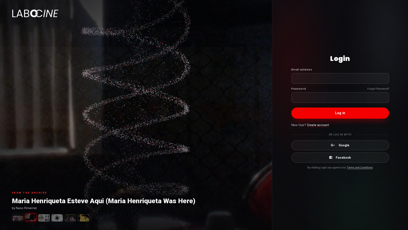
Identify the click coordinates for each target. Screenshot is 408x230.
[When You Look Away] (57, 217)
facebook (343, 158)
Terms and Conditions (360, 167)
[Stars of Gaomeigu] (70, 217)
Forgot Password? (378, 88)
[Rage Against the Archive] (44, 217)
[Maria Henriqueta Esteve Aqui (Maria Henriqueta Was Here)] (31, 217)
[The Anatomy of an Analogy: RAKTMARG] (17, 217)
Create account (318, 125)
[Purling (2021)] (83, 217)
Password (298, 89)
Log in (340, 113)
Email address (301, 69)
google (344, 145)
